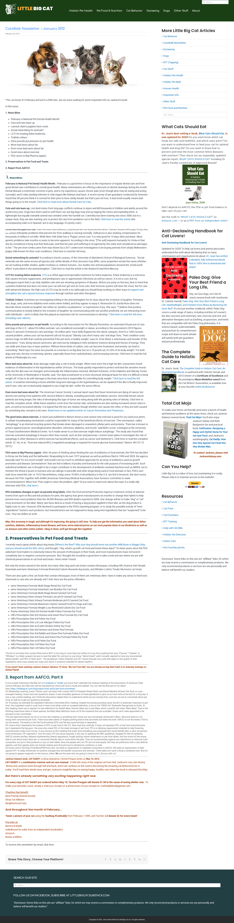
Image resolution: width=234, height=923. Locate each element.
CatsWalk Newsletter (174, 42)
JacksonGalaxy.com (210, 456)
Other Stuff (169, 101)
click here (32, 485)
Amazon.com (169, 220)
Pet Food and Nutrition (175, 108)
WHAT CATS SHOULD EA (195, 217)
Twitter (60, 683)
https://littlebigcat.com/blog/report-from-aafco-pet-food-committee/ (43, 688)
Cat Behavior (170, 36)
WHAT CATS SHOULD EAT (194, 159)
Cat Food (168, 508)
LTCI (44, 275)
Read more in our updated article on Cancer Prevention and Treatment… (86, 410)
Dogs (166, 55)
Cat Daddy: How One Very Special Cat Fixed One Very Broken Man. (209, 443)
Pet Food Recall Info (174, 547)
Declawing (169, 49)
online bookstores (204, 386)
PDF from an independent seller (208, 220)
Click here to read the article (116, 219)
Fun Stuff (168, 68)
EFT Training (170, 521)
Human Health (171, 88)
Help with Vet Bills (173, 528)
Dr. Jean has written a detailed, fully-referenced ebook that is (208, 260)
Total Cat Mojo (193, 417)
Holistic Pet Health (173, 75)
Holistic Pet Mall (172, 81)
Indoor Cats (169, 541)
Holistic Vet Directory (174, 534)
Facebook (49, 683)
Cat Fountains (170, 515)
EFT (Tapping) (170, 62)
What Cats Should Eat (211, 133)
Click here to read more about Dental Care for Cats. (64, 201)
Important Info (171, 95)
